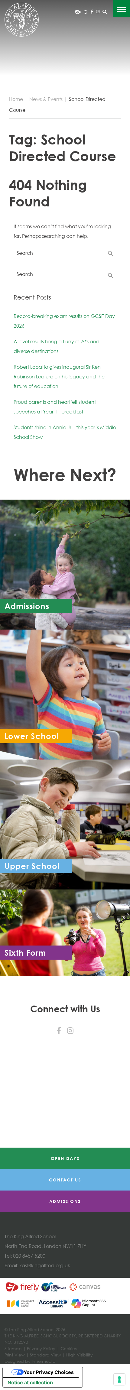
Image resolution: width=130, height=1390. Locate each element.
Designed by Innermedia (30, 1361)
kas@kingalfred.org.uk (44, 1265)
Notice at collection (30, 1382)
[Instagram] (97, 11)
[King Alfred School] (22, 20)
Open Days (65, 1158)
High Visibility (79, 1354)
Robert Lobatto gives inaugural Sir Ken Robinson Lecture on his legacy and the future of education (59, 376)
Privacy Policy (41, 1348)
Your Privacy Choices (49, 1372)
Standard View (45, 1354)
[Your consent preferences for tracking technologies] (119, 1379)
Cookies (68, 1348)
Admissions (65, 1201)
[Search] (104, 12)
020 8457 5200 (29, 1256)
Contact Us (65, 1179)
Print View (15, 1354)
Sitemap (13, 1348)
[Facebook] (92, 11)
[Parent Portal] (78, 11)
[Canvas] (86, 11)
